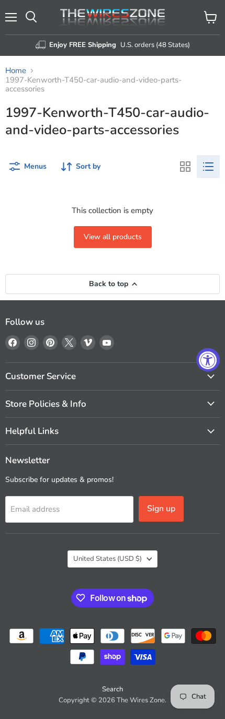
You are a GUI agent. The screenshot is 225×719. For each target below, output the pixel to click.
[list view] (208, 166)
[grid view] (185, 166)
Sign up (161, 508)
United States (107, 558)
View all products (113, 237)
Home (15, 70)
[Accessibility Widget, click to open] (208, 359)
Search (112, 689)
